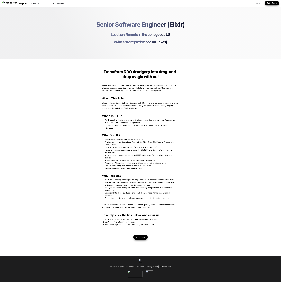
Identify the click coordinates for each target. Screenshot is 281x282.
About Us (35, 3)
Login (258, 3)
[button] (9, 3)
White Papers (58, 3)
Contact (46, 3)
